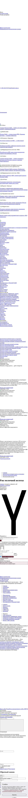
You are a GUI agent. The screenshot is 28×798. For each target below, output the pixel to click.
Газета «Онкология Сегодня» (7, 303)
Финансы (2, 241)
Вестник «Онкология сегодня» (8, 301)
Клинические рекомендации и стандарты (10, 338)
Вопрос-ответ (3, 291)
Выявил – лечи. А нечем (6, 395)
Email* (15, 555)
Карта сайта (3, 709)
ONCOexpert (3, 284)
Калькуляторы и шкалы (6, 324)
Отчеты (2, 312)
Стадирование (3, 322)
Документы (3, 311)
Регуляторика (3, 235)
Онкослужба (3, 247)
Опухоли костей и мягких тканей (8, 355)
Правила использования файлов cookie (11, 645)
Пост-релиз (3, 257)
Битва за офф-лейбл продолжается (8, 427)
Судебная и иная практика (6, 238)
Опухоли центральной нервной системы (10, 348)
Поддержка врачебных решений (8, 299)
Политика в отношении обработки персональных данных (14, 644)
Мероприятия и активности (7, 230)
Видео (1, 281)
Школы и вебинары (5, 262)
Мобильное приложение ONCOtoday (9, 297)
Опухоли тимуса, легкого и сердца (9, 351)
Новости (2, 243)
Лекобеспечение (4, 252)
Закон (1, 245)
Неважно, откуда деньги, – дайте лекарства (11, 365)
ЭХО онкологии (7, 615)
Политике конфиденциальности (11, 790)
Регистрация (11, 768)
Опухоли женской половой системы (9, 344)
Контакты (2, 319)
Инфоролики (3, 287)
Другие (2, 357)
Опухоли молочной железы (7, 345)
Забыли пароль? (4, 768)
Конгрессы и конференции (7, 261)
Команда (2, 309)
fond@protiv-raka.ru (14, 88)
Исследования (3, 253)
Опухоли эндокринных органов (8, 352)
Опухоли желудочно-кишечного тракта (10, 353)
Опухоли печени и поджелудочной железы (11, 340)
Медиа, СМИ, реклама (5, 304)
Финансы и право (4, 242)
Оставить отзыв (4, 13)
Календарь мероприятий (6, 260)
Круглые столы (4, 265)
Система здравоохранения (6, 237)
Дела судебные (4, 289)
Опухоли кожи (3, 356)
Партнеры (2, 313)
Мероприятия (3, 258)
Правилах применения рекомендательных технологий (13, 791)
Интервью (2, 225)
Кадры (1, 226)
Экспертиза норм (4, 277)
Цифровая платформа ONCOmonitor (9, 296)
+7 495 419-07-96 (4, 88)
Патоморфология (4, 323)
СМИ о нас (3, 315)
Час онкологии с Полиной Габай (8, 264)
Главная (5, 472)
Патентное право (4, 254)
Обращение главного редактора (8, 231)
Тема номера (3, 239)
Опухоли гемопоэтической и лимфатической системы (13, 347)
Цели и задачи (3, 308)
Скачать (2, 484)
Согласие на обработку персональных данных (12, 642)
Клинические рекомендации (10, 590)
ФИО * (2, 775)
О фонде (2, 307)
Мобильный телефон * (6, 778)
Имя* (15, 553)
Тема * (1, 780)
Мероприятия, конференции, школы (9, 293)
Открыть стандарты (5, 485)
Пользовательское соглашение (7, 643)
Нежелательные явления (6, 326)
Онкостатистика (4, 250)
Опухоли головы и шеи (6, 349)
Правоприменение (4, 234)
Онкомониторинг (4, 233)
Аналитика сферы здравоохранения (9, 305)
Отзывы (2, 316)
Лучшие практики (4, 229)
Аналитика (3, 222)
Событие (2, 256)
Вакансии (2, 317)
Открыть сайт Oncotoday (6, 717)
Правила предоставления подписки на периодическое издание (12, 648)
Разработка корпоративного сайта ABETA (17, 709)
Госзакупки (3, 223)
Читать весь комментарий (6, 387)
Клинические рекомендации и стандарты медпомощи (13, 227)
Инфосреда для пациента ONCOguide (9, 300)
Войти (2, 767)
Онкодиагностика (4, 249)
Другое (2, 266)
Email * (2, 777)
